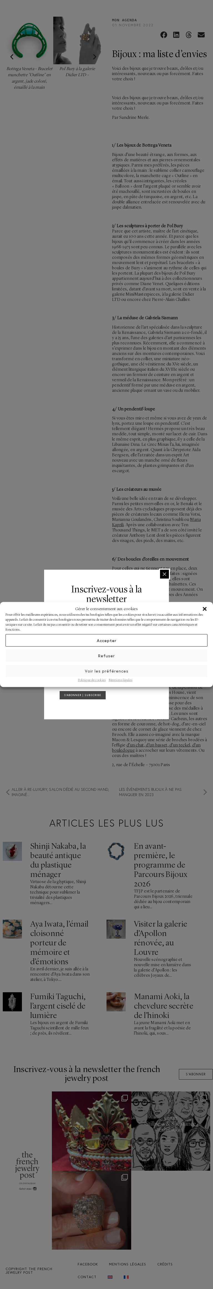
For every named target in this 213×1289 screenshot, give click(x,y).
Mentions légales (121, 680)
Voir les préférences (106, 670)
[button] (204, 609)
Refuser (106, 655)
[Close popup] (164, 574)
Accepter (106, 640)
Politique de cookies (92, 680)
